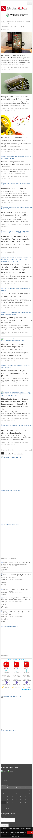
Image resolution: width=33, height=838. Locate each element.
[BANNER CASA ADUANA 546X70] (16, 15)
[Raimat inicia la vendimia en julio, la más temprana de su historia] (16, 184)
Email (3, 817)
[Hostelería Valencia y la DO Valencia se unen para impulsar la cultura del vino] (4, 616)
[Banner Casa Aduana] (16, 505)
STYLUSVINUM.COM (9, 21)
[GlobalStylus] (16, 8)
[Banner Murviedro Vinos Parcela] (16, 539)
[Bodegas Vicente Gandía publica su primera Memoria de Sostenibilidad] (16, 83)
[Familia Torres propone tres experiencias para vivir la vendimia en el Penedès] (16, 157)
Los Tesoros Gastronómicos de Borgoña (18, 590)
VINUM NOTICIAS (23, 224)
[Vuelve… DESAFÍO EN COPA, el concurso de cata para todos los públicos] (16, 366)
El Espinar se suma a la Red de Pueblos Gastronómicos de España (19, 563)
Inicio (2, 21)
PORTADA (10, 67)
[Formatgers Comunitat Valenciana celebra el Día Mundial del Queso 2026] (4, 603)
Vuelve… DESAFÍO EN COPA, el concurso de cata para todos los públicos (14, 373)
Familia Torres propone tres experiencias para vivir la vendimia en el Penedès (16, 164)
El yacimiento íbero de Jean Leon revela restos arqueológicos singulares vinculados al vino (14, 346)
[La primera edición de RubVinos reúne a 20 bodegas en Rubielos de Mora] (16, 208)
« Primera (5, 450)
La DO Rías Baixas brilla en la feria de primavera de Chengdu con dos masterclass (20, 575)
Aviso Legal (4, 780)
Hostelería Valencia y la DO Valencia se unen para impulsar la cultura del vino (19, 612)
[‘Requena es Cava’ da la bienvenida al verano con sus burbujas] (16, 289)
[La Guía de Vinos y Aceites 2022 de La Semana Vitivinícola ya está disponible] (16, 125)
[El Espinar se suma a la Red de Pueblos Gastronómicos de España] (4, 567)
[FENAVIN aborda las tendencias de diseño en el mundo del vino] (16, 426)
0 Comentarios (18, 565)
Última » (20, 453)
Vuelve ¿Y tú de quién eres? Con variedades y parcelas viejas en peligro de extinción (16, 320)
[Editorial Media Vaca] (16, 711)
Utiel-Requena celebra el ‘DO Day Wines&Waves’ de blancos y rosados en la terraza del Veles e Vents (15, 239)
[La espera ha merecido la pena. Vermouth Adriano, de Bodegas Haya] (16, 42)
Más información (17, 836)
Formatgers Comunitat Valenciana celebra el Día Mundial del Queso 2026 (20, 598)
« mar (7, 808)
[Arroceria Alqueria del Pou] (16, 639)
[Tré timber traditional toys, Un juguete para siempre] (16, 744)
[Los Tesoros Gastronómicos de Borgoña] (4, 592)
